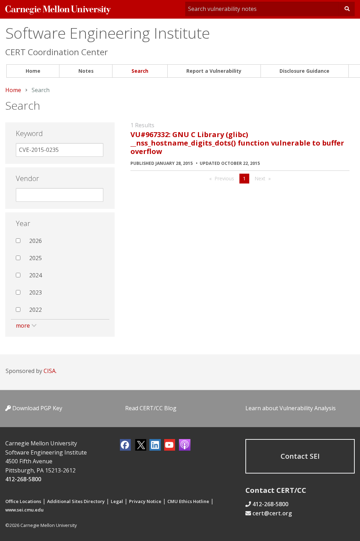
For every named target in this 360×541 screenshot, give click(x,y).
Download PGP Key (36, 408)
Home (33, 70)
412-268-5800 (23, 479)
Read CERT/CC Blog (150, 408)
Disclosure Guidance (304, 70)
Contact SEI (300, 456)
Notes (86, 70)
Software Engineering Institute (107, 32)
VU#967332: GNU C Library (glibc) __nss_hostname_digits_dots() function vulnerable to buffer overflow (237, 143)
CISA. (50, 371)
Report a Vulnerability (214, 70)
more (23, 325)
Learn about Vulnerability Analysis (290, 408)
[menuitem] (32, 71)
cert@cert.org (272, 513)
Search (139, 70)
